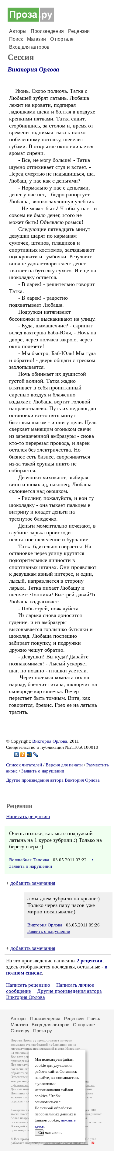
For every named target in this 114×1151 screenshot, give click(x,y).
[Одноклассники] (23, 755)
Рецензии (79, 31)
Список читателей (24, 764)
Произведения (47, 31)
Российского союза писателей (65, 1143)
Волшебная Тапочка (29, 859)
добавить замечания (32, 883)
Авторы (17, 31)
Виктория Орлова (33, 69)
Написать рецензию (28, 816)
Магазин (36, 39)
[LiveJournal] (36, 755)
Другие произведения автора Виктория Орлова (53, 780)
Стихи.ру (20, 1030)
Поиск (16, 39)
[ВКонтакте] (16, 755)
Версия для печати (64, 764)
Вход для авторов (29, 47)
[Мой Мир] (29, 755)
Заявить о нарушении (42, 771)
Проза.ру (42, 1030)
